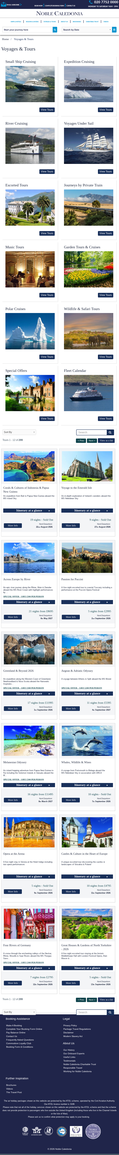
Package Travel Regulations (77, 1029)
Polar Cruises (15, 309)
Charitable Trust (92, 22)
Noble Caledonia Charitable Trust (79, 1064)
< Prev (81, 440)
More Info (13, 525)
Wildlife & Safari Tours (82, 309)
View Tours (47, 109)
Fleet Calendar (75, 370)
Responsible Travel (72, 1068)
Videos (106, 22)
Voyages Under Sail (79, 123)
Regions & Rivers (32, 22)
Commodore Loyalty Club (18, 1043)
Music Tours (14, 247)
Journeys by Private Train (83, 185)
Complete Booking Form (54, 6)
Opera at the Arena (13, 853)
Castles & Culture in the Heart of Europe (84, 853)
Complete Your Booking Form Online (24, 1029)
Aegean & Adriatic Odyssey (77, 670)
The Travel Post (14, 1092)
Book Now (39, 6)
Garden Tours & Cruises (82, 247)
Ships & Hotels (16, 22)
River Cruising (16, 123)
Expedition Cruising (79, 61)
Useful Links (69, 1057)
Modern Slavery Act (72, 1036)
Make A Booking (14, 1025)
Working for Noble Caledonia (77, 1071)
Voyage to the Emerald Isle (76, 487)
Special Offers (16, 370)
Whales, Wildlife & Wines (76, 762)
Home (5, 39)
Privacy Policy (70, 1025)
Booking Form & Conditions (19, 1047)
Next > (92, 440)
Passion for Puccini (72, 579)
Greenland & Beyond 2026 (18, 670)
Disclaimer (68, 1032)
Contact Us (70, 6)
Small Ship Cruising (20, 61)
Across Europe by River (16, 579)
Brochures (77, 22)
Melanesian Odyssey (14, 762)
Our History (69, 1050)
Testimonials (69, 1060)
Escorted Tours (16, 185)
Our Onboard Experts (73, 1053)
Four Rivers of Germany (17, 945)
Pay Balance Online (15, 1032)
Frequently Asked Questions (20, 1040)
